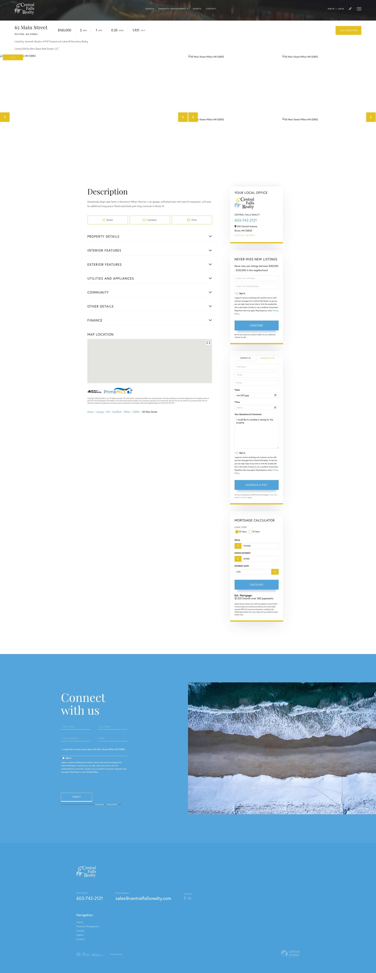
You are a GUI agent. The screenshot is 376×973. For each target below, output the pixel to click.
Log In (341, 9)
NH (108, 411)
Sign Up (331, 9)
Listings (100, 411)
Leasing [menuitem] (80, 930)
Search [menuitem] (150, 9)
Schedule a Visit (267, 358)
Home (90, 411)
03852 (136, 411)
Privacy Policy (273, 495)
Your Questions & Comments (248, 414)
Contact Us (239, 235)
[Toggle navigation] (359, 8)
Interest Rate (242, 566)
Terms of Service (242, 497)
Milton (127, 411)
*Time (237, 402)
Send (76, 797)
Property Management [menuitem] (172, 9)
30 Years (243, 531)
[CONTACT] (348, 30)
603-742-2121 (246, 220)
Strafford (116, 411)
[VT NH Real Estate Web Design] (290, 954)
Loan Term (241, 527)
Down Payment (243, 553)
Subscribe (256, 325)
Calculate (256, 584)
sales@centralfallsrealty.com (143, 898)
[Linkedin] (189, 898)
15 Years (256, 531)
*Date (237, 390)
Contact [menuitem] (211, 9)
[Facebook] (185, 898)
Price (237, 540)
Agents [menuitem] (197, 9)
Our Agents (250, 235)
